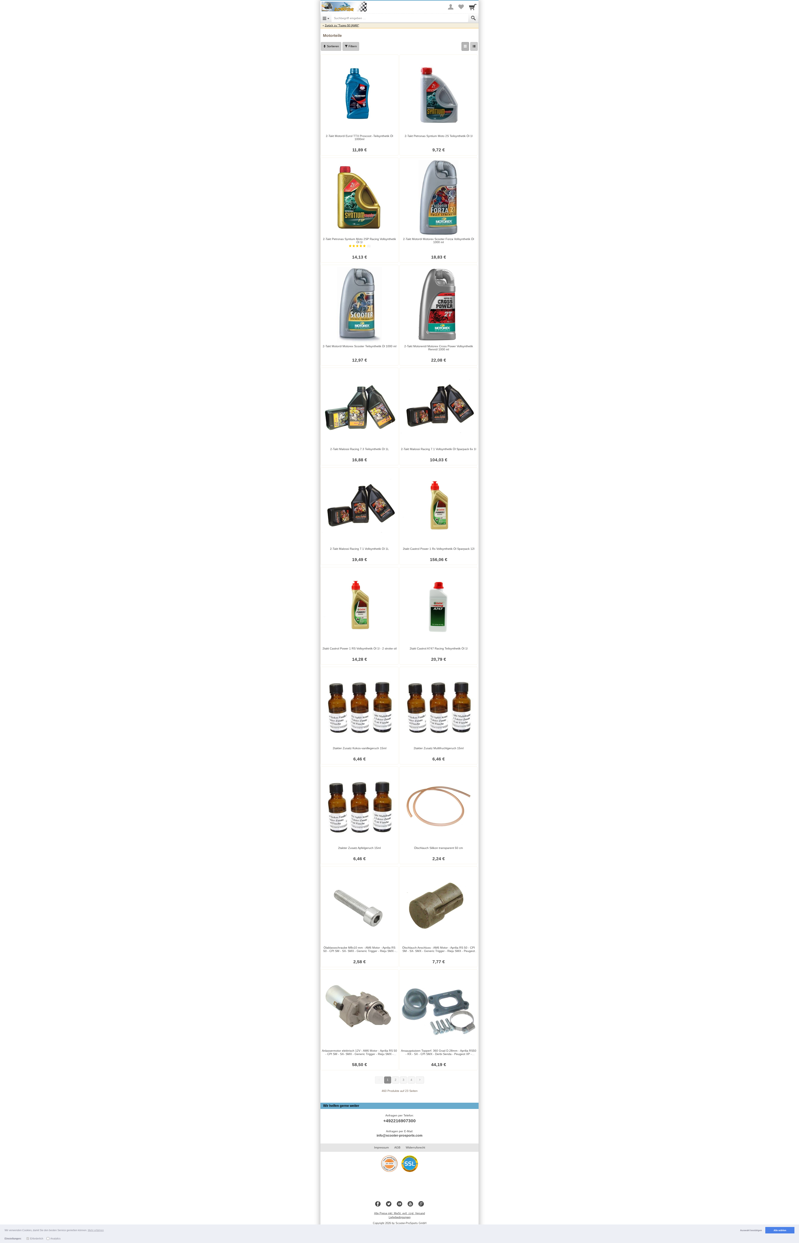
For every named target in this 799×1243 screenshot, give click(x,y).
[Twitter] (388, 1204)
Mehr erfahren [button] (96, 1230)
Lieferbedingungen (400, 1217)
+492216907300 (399, 1120)
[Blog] (399, 1204)
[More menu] (450, 7)
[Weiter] (420, 1080)
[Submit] (473, 18)
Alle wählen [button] (780, 1230)
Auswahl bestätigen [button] (751, 1230)
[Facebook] (377, 1204)
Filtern (352, 46)
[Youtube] (410, 1204)
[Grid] (465, 46)
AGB (397, 1147)
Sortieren (332, 46)
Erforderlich (36, 1238)
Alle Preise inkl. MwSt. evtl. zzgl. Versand (399, 1213)
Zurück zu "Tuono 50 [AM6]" (342, 25)
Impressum (381, 1147)
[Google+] (421, 1204)
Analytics (55, 1238)
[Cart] (473, 7)
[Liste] (474, 46)
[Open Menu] (325, 18)
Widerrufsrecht (415, 1147)
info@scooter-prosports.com (399, 1135)
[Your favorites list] (461, 7)
